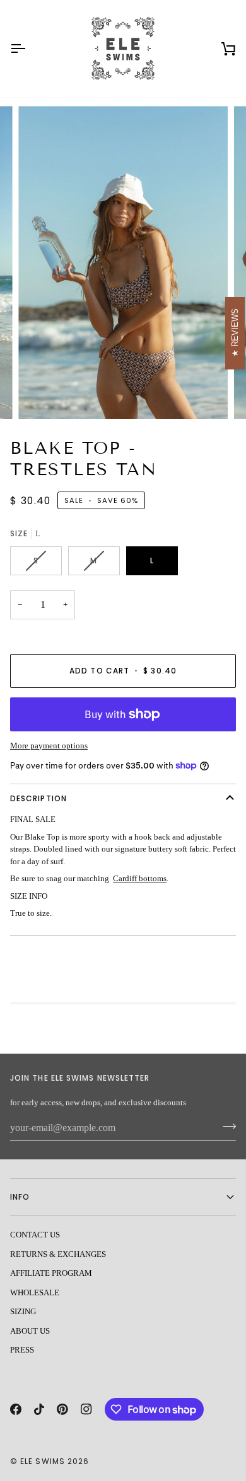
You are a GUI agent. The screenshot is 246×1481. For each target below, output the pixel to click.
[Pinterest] (62, 1409)
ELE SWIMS (42, 1461)
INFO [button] (20, 1196)
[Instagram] (86, 1409)
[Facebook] (15, 1409)
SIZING (23, 1311)
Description (38, 798)
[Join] (225, 1127)
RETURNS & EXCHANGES (58, 1254)
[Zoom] (42, 396)
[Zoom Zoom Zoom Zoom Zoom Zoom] (123, 262)
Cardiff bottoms (140, 878)
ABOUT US (30, 1331)
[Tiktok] (39, 1409)
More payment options (49, 745)
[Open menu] (29, 49)
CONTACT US (35, 1234)
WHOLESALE (34, 1292)
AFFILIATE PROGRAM (51, 1273)
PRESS (22, 1349)
